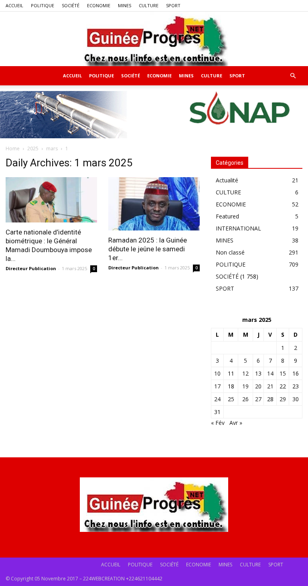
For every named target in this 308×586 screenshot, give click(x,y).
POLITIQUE (42, 5)
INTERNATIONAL (238, 228)
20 (258, 386)
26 (245, 399)
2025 (32, 148)
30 (295, 399)
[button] (292, 76)
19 (245, 386)
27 (258, 399)
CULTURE (148, 5)
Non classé (230, 252)
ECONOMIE (98, 5)
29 (283, 399)
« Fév (218, 422)
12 (245, 373)
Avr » (235, 422)
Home (13, 148)
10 (217, 373)
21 (270, 386)
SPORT (173, 5)
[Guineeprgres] (154, 39)
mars (52, 148)
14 (270, 373)
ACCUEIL (14, 5)
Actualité (227, 180)
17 (217, 386)
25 (231, 399)
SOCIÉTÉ (70, 5)
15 (283, 373)
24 (217, 399)
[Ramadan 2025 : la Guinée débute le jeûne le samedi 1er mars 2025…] (154, 203)
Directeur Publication (31, 268)
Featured (227, 216)
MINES (124, 5)
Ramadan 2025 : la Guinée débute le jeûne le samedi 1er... (147, 249)
